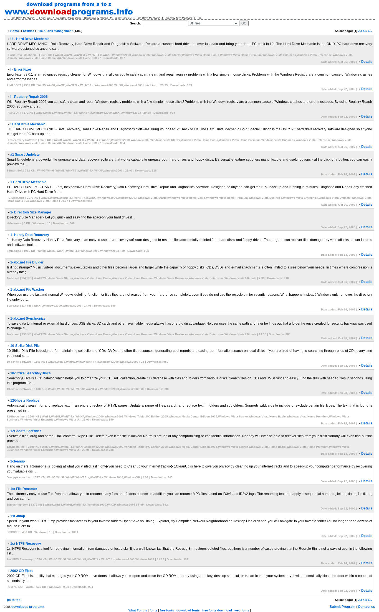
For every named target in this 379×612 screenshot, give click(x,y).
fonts (153, 610)
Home (14, 31)
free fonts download (217, 610)
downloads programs (28, 607)
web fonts (241, 610)
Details (366, 61)
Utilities (28, 31)
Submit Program (342, 607)
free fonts (167, 610)
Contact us (366, 607)
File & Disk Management (55, 31)
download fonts (188, 610)
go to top (14, 599)
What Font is (137, 610)
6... (370, 31)
